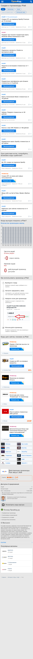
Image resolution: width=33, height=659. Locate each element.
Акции (18, 9)
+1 (30, 27)
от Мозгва (4, 421)
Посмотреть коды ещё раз (15, 505)
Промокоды (10, 9)
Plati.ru (3, 542)
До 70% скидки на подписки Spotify (13, 162)
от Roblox (4, 404)
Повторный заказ (20, 12)
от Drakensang (5, 387)
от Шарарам (5, 353)
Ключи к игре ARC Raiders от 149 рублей (15, 128)
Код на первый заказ (7, 12)
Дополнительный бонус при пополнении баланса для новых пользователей (19, 430)
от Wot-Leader (5, 439)
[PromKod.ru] (17, 1)
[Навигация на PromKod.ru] (2, 1)
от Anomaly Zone (6, 370)
